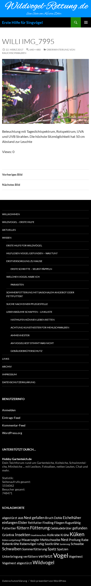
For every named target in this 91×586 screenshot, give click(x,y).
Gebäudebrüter (61, 528)
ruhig (40, 544)
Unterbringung (12, 556)
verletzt (45, 556)
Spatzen (62, 549)
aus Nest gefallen (31, 517)
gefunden (79, 528)
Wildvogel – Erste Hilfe (18, 222)
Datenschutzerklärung (18, 382)
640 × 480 (35, 49)
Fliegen (59, 523)
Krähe (65, 535)
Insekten (22, 534)
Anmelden (9, 410)
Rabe (84, 540)
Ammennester (20, 335)
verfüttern (30, 556)
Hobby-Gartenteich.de (17, 459)
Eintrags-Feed (11, 417)
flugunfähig (73, 523)
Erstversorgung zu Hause (24, 261)
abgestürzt (9, 518)
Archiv (7, 366)
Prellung (75, 540)
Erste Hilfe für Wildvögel (24, 245)
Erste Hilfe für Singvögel (22, 22)
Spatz (52, 549)
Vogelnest (76, 556)
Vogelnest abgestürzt (17, 563)
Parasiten (17, 284)
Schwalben (12, 548)
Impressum (9, 374)
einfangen (10, 522)
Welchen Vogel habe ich (23, 276)
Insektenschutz (39, 535)
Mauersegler (31, 540)
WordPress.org (12, 433)
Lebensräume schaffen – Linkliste (29, 311)
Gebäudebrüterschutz (26, 350)
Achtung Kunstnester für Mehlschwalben (40, 327)
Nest (64, 539)
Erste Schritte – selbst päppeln (31, 268)
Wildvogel (43, 562)
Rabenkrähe (10, 544)
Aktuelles (9, 229)
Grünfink (8, 535)
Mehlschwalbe (50, 540)
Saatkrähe (52, 544)
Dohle (58, 518)
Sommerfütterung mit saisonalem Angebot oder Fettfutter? (40, 294)
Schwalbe (77, 544)
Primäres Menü (86, 22)
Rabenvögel (28, 544)
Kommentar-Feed (13, 425)
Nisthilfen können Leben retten (33, 319)
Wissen (6, 237)
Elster (22, 522)
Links (5, 358)
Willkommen (11, 214)
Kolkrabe (53, 535)
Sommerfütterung (34, 549)
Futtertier (9, 528)
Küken (77, 534)
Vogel (60, 555)
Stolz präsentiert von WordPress (48, 580)
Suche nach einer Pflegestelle (27, 304)
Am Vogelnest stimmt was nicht (32, 343)
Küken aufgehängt (11, 540)
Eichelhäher (72, 517)
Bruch (49, 518)
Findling (48, 523)
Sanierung (65, 544)
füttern (23, 527)
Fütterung (40, 527)
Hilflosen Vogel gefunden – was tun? (32, 253)
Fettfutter (35, 523)
